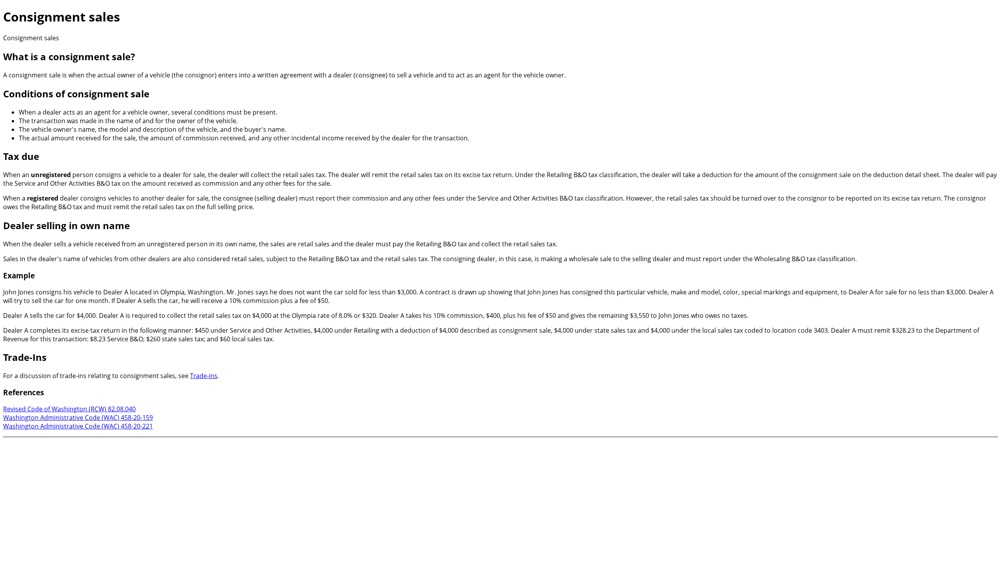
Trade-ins (203, 375)
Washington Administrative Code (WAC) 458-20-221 (78, 426)
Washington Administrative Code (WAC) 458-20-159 (78, 417)
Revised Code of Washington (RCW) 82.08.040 (69, 409)
